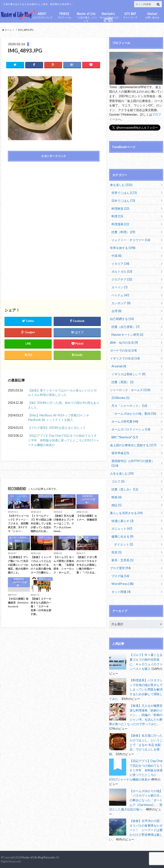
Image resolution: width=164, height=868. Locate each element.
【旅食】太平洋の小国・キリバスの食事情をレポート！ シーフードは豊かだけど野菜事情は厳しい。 (136, 830)
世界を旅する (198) (122, 248)
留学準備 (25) (120, 453)
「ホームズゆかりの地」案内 (108, 16)
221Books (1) (120, 398)
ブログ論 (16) (120, 576)
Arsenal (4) (118, 366)
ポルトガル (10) (121, 271)
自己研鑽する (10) (122, 319)
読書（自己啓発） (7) (125, 327)
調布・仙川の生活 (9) (124, 342)
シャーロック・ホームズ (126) (130, 390)
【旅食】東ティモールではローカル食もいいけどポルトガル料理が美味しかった (62, 392)
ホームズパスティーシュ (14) (130, 429)
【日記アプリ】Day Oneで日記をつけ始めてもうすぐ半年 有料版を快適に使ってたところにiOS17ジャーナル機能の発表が (63, 440)
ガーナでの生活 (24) (123, 350)
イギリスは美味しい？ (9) (128, 374)
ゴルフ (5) (117, 481)
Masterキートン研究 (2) (127, 334)
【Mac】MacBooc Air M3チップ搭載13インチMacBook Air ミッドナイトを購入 (58, 417)
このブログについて (42, 15)
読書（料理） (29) (123, 232)
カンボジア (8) (120, 303)
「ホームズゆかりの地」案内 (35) (133, 413)
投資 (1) (116, 552)
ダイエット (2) (123, 544)
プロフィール (64, 15)
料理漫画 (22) (120, 224)
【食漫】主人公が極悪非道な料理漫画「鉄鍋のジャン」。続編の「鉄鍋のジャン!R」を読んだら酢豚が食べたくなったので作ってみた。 (136, 715)
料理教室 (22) (120, 208)
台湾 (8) (116, 311)
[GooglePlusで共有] (53, 65)
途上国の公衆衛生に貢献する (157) (133, 445)
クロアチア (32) (121, 279)
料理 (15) (117, 216)
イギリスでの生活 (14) (125, 358)
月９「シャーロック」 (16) (129, 405)
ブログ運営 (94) (120, 568)
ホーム (8, 29)
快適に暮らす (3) (122, 521)
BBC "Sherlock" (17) (124, 437)
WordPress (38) (122, 584)
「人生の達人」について (86, 16)
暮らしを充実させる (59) (126, 513)
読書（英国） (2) (122, 382)
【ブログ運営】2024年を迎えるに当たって (57, 427)
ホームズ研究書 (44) (124, 421)
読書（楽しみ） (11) (124, 489)
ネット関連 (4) (120, 591)
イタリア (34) (120, 263)
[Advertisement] (54, 195)
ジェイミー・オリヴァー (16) (130, 240)
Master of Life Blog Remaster (38, 857)
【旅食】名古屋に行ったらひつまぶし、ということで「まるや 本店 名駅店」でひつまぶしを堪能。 (136, 745)
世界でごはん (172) (124, 193)
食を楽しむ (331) (121, 185)
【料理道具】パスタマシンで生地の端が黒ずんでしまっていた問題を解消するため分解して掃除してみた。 (136, 689)
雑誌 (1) (116, 505)
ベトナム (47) (120, 295)
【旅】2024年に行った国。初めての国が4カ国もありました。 (63, 405)
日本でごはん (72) (123, 200)
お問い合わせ (152, 15)
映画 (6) (116, 497)
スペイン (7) (119, 287)
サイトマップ (130, 15)
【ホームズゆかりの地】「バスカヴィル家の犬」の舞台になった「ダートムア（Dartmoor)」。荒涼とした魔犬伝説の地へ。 (136, 800)
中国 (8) (116, 255)
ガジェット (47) (121, 528)
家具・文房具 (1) (122, 560)
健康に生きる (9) (122, 536)
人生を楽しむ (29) (122, 473)
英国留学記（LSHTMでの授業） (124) (132, 463)
